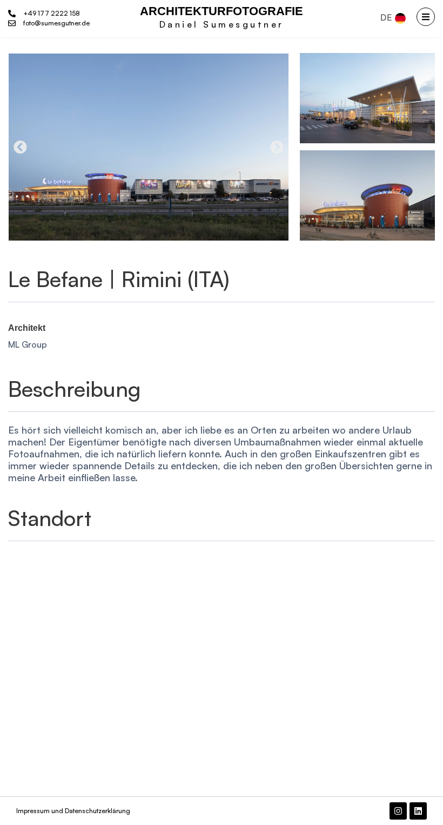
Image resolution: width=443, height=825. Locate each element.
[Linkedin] (418, 811)
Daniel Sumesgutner (221, 24)
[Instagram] (398, 811)
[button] (20, 147)
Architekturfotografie (221, 11)
